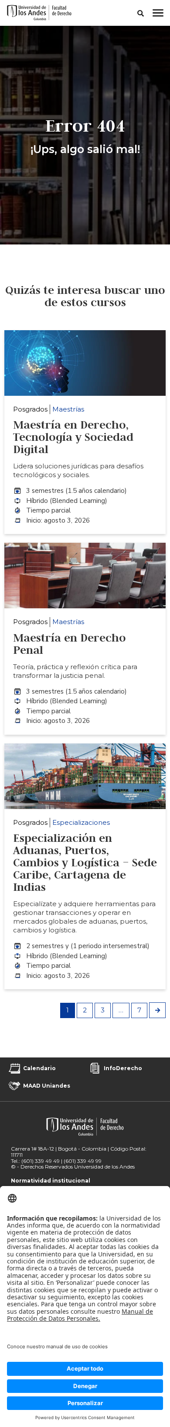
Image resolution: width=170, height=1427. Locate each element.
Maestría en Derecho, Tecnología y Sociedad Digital (73, 437)
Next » (157, 1010)
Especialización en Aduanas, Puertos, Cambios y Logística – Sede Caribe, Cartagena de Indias (85, 862)
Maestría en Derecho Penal (69, 644)
